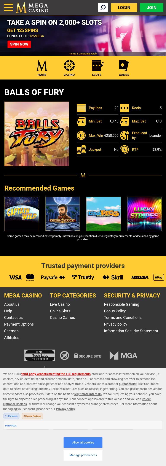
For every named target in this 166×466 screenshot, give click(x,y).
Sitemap (11, 331)
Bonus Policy (115, 311)
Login (124, 7)
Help (8, 311)
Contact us (13, 317)
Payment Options (19, 324)
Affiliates (11, 337)
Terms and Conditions (123, 317)
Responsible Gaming (121, 304)
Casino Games (62, 317)
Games (124, 74)
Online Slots (60, 311)
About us (11, 304)
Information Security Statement (131, 331)
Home (42, 74)
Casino (69, 74)
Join (151, 7)
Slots (96, 74)
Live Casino (60, 304)
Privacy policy (115, 324)
